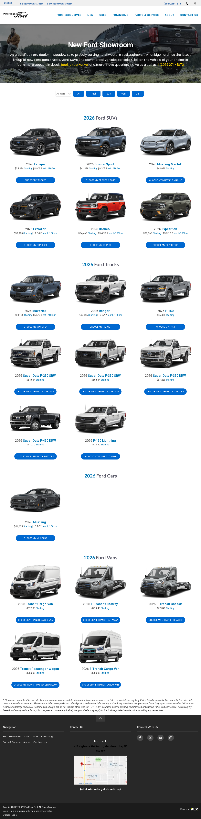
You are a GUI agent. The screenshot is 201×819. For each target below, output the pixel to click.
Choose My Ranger (100, 327)
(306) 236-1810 (172, 3)
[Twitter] (150, 738)
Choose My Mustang (36, 538)
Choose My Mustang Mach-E (165, 180)
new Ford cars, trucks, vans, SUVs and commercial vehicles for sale (78, 60)
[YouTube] (160, 738)
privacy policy (46, 811)
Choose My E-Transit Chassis (165, 620)
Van (123, 93)
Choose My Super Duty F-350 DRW (165, 391)
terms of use (33, 811)
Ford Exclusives (69, 15)
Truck (93, 93)
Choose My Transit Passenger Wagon (35, 685)
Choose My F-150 (165, 327)
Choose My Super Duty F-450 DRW (35, 456)
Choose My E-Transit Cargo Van (100, 685)
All (78, 93)
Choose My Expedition (165, 245)
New (90, 15)
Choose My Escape (35, 180)
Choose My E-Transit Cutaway (100, 620)
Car (138, 93)
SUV (109, 93)
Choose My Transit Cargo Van (35, 620)
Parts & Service (146, 15)
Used (103, 15)
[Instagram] (171, 738)
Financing (120, 15)
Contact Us (189, 15)
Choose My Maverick (35, 327)
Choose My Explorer (36, 245)
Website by (185, 809)
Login (14, 815)
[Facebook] (140, 738)
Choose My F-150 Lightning (100, 456)
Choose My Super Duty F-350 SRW (100, 391)
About (169, 15)
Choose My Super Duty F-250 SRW (35, 391)
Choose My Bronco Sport (100, 180)
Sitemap (6, 815)
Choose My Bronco (100, 245)
